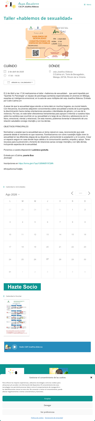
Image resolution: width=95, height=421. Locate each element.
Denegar (47, 405)
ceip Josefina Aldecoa (62, 71)
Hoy (80, 193)
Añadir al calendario (21, 82)
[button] (91, 377)
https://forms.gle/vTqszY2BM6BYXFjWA (36, 163)
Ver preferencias (47, 412)
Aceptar (47, 398)
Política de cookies (37, 418)
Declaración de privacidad (54, 418)
